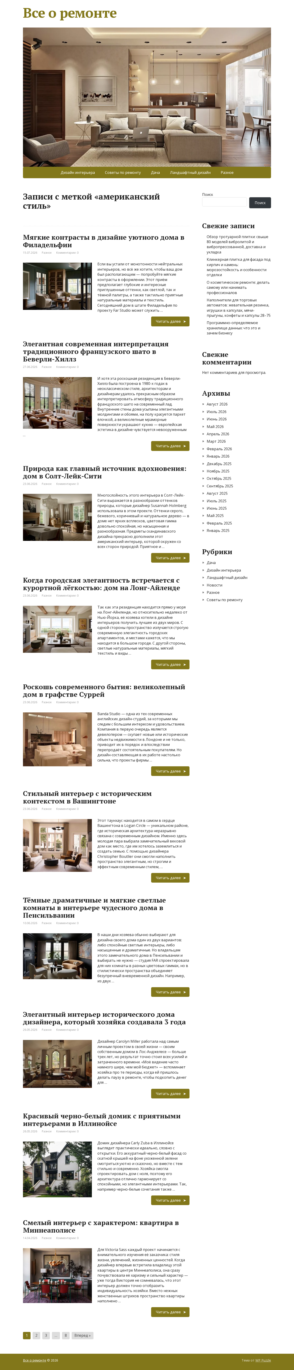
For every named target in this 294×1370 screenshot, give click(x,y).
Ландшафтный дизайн (190, 172)
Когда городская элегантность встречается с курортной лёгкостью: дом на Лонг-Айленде (101, 583)
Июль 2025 (216, 500)
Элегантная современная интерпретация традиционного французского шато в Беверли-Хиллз (96, 351)
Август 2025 (217, 493)
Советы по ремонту (123, 172)
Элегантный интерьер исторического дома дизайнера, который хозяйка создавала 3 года (104, 1018)
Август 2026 (217, 404)
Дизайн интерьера (78, 172)
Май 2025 (215, 515)
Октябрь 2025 (219, 478)
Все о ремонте (69, 12)
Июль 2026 (216, 411)
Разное (227, 172)
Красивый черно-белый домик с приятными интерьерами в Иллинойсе (102, 1119)
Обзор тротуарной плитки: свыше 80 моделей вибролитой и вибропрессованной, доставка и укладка (237, 244)
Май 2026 (215, 426)
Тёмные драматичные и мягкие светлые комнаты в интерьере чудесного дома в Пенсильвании (94, 907)
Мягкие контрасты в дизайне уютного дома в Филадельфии (103, 241)
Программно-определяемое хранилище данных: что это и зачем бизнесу (233, 328)
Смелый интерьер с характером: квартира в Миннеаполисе (101, 1226)
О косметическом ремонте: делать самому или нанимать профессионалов (238, 287)
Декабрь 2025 (219, 463)
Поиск (207, 194)
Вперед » (82, 1335)
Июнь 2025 (217, 508)
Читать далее (168, 321)
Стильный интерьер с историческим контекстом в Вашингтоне (87, 797)
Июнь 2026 (217, 419)
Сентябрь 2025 (220, 486)
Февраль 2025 (219, 523)
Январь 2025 (218, 530)
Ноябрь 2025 (218, 471)
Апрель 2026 (218, 433)
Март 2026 (216, 441)
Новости (214, 585)
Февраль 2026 (219, 448)
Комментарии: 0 (67, 253)
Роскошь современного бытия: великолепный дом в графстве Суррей (104, 690)
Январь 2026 (218, 456)
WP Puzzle (263, 1360)
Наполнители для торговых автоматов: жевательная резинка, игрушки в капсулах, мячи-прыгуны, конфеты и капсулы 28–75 (239, 307)
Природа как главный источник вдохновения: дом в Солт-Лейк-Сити (105, 472)
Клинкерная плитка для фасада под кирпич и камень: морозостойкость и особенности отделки (239, 267)
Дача (155, 172)
